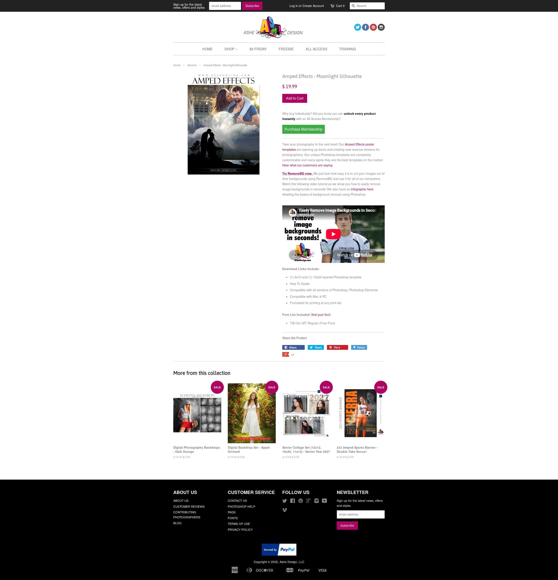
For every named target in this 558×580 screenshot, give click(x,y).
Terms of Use (239, 523)
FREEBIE (286, 48)
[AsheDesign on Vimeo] (284, 510)
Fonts (233, 518)
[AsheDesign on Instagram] (381, 29)
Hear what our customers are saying (307, 165)
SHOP (230, 48)
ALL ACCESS (316, 48)
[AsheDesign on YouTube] (324, 501)
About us (181, 500)
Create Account (313, 5)
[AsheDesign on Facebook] (365, 29)
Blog (177, 523)
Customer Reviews (189, 506)
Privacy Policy (240, 529)
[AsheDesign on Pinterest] (373, 29)
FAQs (232, 512)
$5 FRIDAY (258, 48)
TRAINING (347, 48)
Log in (293, 5)
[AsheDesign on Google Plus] (308, 501)
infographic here (362, 189)
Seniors (192, 65)
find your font (321, 314)
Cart (340, 5)
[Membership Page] (303, 132)
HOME (207, 48)
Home (176, 65)
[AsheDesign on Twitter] (357, 29)
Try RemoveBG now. (297, 173)
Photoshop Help (241, 506)
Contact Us (237, 500)
